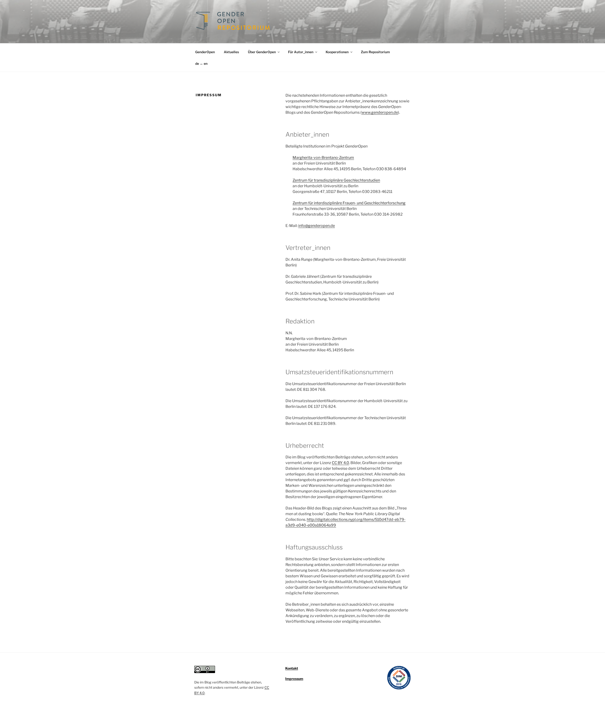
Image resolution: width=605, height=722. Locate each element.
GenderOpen (205, 52)
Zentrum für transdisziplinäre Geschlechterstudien (336, 180)
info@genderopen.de (316, 225)
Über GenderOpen (262, 52)
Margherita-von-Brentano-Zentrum (323, 157)
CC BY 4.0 (340, 463)
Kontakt (291, 668)
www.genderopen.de (380, 112)
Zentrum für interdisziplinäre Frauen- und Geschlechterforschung (349, 203)
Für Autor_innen (300, 52)
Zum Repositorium (375, 52)
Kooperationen (337, 52)
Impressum (294, 679)
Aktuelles (231, 52)
